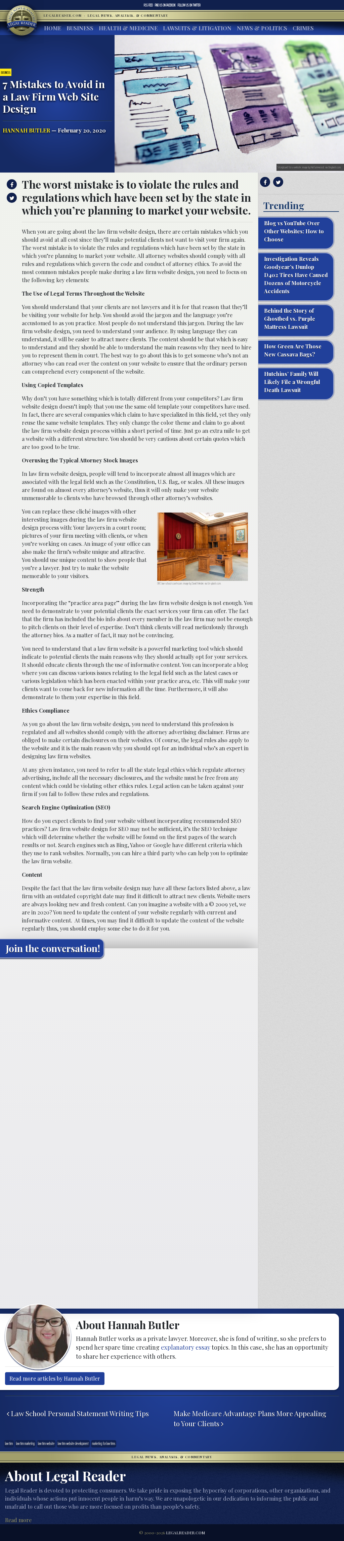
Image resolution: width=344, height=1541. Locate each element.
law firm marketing (25, 1443)
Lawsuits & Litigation (197, 28)
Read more (18, 1520)
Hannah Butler (26, 130)
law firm (9, 1443)
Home (52, 28)
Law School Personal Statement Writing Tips (79, 1413)
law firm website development (73, 1443)
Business (80, 28)
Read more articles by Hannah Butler (54, 1378)
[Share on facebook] (11, 184)
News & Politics (262, 28)
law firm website (46, 1443)
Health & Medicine (128, 28)
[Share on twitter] (11, 197)
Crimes (303, 28)
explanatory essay (185, 1347)
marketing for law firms (103, 1443)
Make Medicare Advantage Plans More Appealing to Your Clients (250, 1418)
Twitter (189, 5)
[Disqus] (129, 1047)
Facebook (165, 5)
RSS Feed (148, 5)
